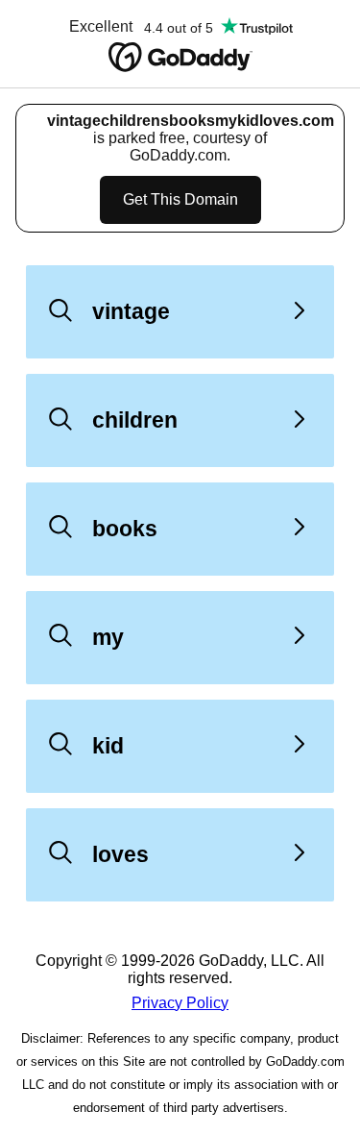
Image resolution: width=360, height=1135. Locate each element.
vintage (131, 311)
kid (108, 745)
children (135, 419)
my (108, 637)
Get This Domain (180, 199)
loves (120, 854)
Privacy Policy (180, 1003)
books (124, 528)
